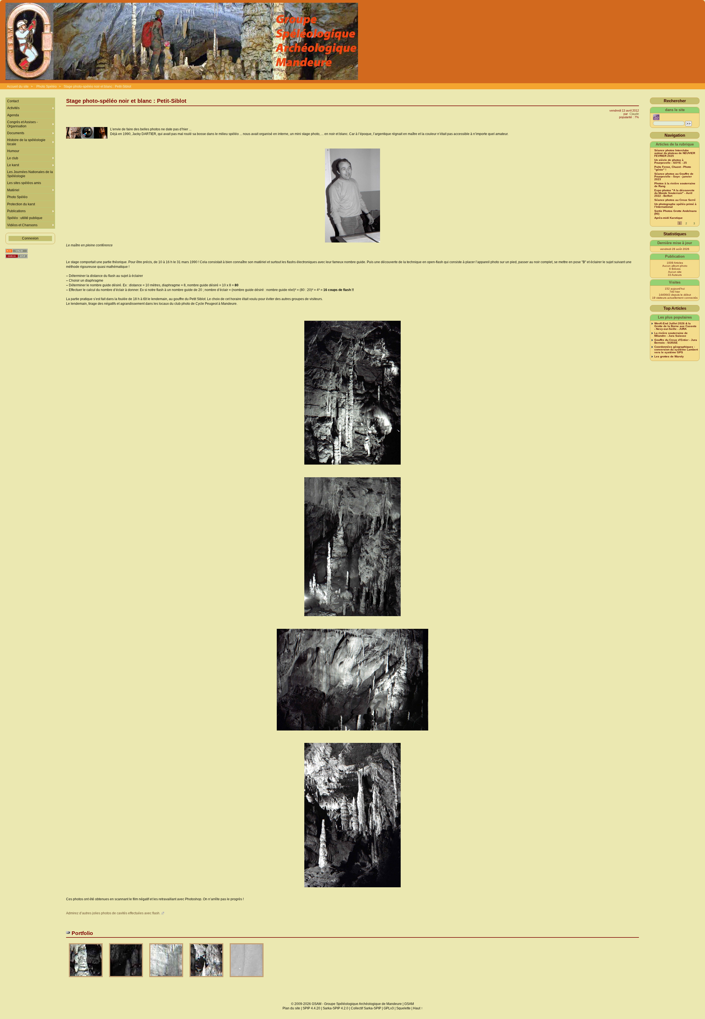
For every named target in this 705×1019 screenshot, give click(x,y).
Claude (634, 113)
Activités (13, 108)
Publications (16, 211)
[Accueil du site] (182, 41)
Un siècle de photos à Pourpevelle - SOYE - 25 (670, 161)
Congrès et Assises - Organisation (22, 124)
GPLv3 (389, 1008)
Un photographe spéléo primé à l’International (675, 205)
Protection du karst (21, 204)
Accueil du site (18, 86)
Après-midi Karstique (668, 218)
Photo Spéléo (46, 86)
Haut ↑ (418, 1008)
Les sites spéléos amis (24, 183)
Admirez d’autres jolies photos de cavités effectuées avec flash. (113, 913)
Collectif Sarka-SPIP (366, 1008)
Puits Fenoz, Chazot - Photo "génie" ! (672, 168)
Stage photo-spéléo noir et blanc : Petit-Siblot (97, 86)
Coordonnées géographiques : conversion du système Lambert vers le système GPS (676, 350)
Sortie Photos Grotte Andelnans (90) (675, 212)
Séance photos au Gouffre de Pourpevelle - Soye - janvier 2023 (673, 176)
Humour (13, 151)
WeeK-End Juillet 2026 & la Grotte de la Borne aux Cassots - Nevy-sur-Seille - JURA (675, 326)
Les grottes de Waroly (669, 356)
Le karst (13, 165)
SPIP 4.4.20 (311, 1008)
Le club (12, 158)
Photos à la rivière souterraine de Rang (674, 185)
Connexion (30, 238)
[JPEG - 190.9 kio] (207, 978)
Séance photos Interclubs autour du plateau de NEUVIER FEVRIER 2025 (674, 153)
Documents (15, 133)
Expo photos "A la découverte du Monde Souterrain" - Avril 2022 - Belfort (674, 193)
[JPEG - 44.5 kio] (246, 978)
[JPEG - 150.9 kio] (126, 978)
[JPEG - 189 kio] (86, 978)
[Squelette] (17, 256)
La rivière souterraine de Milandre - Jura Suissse (671, 334)
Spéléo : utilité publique (24, 218)
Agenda (13, 115)
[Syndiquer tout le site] (17, 251)
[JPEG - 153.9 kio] (167, 978)
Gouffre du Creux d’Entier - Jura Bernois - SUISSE (675, 341)
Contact (13, 101)
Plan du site (291, 1008)
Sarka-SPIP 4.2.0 (335, 1008)
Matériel (13, 190)
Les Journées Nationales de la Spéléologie (30, 174)
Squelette (403, 1008)
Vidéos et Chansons (22, 225)
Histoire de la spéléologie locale (26, 142)
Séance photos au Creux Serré (675, 200)
